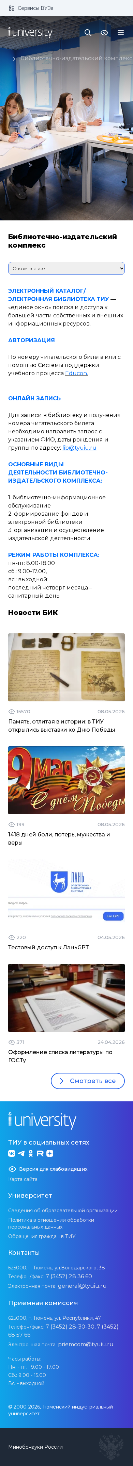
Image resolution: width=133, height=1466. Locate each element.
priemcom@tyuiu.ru (86, 1344)
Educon (76, 373)
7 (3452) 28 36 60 (69, 1276)
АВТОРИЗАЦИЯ (31, 340)
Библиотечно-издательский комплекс (76, 58)
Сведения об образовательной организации (63, 1210)
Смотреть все (93, 1081)
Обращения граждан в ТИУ (42, 1236)
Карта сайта (23, 1179)
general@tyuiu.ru (82, 1286)
